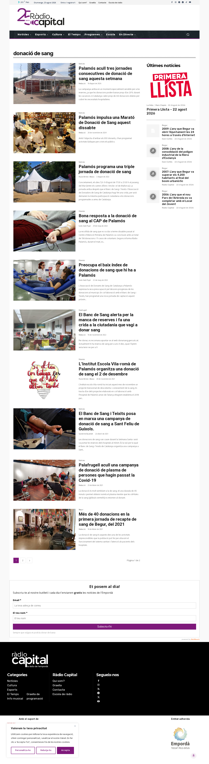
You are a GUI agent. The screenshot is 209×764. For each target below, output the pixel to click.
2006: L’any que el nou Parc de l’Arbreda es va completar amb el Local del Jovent (177, 199)
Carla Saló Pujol (85, 226)
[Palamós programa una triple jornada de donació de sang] (44, 181)
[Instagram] (175, 2)
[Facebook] (172, 2)
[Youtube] (190, 2)
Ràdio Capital (168, 185)
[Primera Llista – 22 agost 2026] (171, 86)
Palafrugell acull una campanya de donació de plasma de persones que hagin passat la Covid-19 (108, 473)
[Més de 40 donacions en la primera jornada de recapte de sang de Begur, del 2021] (44, 529)
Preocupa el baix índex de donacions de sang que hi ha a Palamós (107, 269)
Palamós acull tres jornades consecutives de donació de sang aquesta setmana (105, 73)
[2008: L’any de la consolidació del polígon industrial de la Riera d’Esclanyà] (153, 150)
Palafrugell (83, 310)
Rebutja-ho (45, 750)
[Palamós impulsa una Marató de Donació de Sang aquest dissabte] (44, 132)
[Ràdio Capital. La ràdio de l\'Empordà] (40, 17)
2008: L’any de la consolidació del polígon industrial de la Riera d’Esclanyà (177, 153)
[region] (42, 740)
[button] (188, 34)
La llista (150, 105)
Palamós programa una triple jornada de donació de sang (106, 169)
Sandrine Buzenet (86, 433)
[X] (98, 698)
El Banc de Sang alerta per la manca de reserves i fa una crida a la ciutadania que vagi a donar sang (108, 322)
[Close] (75, 726)
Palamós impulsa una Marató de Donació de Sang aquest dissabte (107, 122)
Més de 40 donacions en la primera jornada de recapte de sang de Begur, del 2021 (107, 519)
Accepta (65, 750)
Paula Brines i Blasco (86, 176)
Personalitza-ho (23, 750)
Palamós (82, 212)
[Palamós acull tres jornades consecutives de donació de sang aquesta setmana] (44, 83)
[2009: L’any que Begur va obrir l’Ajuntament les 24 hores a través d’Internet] (153, 130)
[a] (71, 659)
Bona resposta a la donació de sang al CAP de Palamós (108, 218)
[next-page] (29, 560)
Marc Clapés (160, 105)
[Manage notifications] (193, 755)
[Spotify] (179, 2)
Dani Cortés (167, 139)
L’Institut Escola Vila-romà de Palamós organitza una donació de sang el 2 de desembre (109, 368)
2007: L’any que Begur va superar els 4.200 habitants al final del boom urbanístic (178, 176)
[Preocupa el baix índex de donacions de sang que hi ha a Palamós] (44, 280)
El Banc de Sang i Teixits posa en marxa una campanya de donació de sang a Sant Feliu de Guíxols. (109, 421)
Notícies (82, 64)
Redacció (82, 83)
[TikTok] (186, 2)
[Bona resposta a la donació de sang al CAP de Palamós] (44, 231)
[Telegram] (183, 2)
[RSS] (98, 689)
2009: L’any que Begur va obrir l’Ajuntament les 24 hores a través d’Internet (178, 132)
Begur (81, 510)
